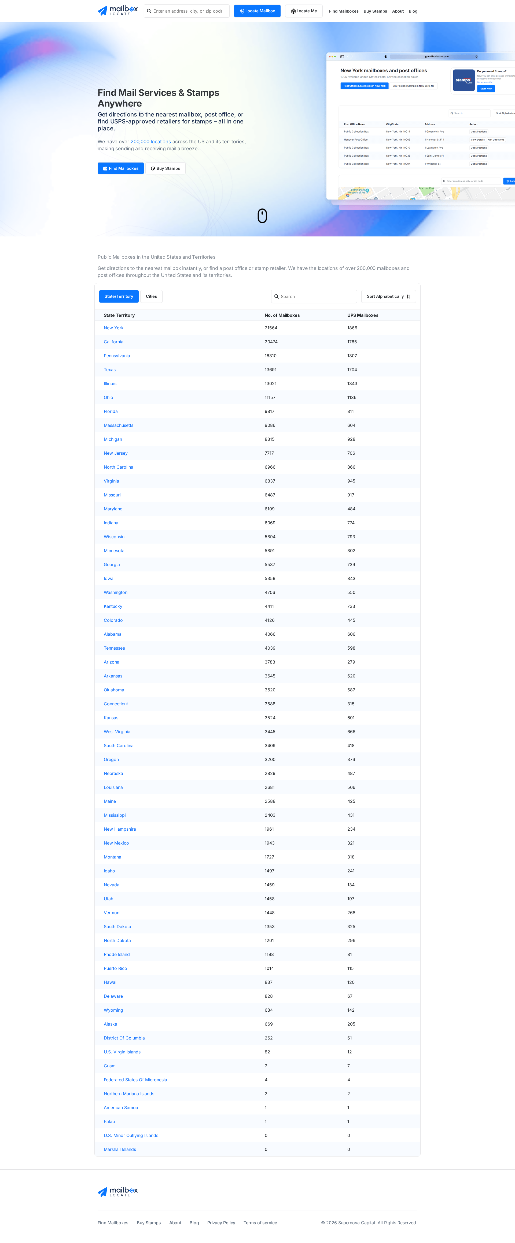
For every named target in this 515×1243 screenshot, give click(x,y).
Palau (109, 1121)
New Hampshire (120, 829)
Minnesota (114, 550)
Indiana (111, 522)
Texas (110, 369)
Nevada (111, 884)
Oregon (111, 759)
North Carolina (118, 467)
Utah (108, 898)
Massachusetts (118, 425)
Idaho (109, 870)
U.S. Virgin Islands (122, 1051)
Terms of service (260, 1222)
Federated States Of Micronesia (135, 1079)
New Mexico (116, 843)
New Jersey (116, 453)
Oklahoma (114, 689)
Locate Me (307, 10)
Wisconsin (114, 536)
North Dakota (117, 940)
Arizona (111, 662)
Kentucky (113, 606)
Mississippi (115, 815)
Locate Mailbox (260, 10)
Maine (110, 801)
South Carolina (119, 745)
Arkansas (113, 676)
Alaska (110, 1024)
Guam (110, 1065)
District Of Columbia (124, 1038)
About (398, 11)
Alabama (113, 634)
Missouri (112, 495)
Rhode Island (117, 954)
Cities (151, 296)
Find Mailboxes (344, 11)
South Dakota (117, 926)
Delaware (113, 996)
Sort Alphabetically (386, 296)
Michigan (113, 439)
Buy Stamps (375, 11)
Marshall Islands (120, 1149)
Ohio (108, 397)
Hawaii (110, 982)
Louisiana (113, 787)
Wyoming (113, 1010)
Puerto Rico (115, 968)
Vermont (112, 912)
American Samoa (121, 1107)
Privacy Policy (221, 1222)
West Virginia (117, 731)
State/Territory (119, 296)
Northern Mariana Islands (129, 1093)
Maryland (113, 508)
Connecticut (116, 703)
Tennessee (114, 648)
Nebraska (113, 773)
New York (114, 327)
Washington (115, 592)
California (113, 341)
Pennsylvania (117, 355)
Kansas (111, 717)
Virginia (111, 481)
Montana (112, 857)
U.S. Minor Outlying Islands (131, 1135)
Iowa (108, 578)
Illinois (110, 383)
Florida (111, 411)
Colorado (113, 620)
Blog (413, 11)
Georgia (112, 564)
